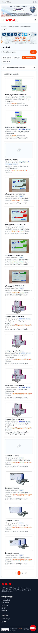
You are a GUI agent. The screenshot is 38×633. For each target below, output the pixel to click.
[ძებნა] (35, 20)
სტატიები (4, 610)
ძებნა (33, 52)
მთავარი (4, 26)
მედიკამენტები (13, 26)
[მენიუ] (2, 20)
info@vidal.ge (6, 2)
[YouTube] (36, 2)
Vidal (20, 629)
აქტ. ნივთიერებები (25, 26)
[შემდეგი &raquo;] (25, 573)
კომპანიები (6, 61)
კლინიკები (4, 605)
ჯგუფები (16, 57)
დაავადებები (7, 57)
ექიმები (3, 608)
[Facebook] (33, 2)
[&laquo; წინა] (12, 573)
